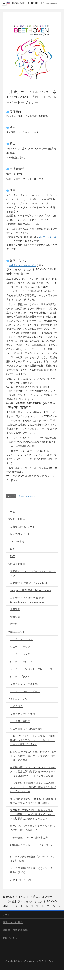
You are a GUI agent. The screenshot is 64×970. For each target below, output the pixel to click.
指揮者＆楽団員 (16, 564)
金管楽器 (15, 616)
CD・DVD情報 (16, 541)
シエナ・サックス (20, 654)
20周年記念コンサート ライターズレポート (33, 847)
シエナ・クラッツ (20, 646)
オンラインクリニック (20, 879)
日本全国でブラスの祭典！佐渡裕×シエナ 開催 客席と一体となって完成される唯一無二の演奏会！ (33, 755)
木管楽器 (15, 609)
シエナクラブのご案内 (22, 713)
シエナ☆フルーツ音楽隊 (24, 684)
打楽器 (14, 624)
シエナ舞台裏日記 (20, 721)
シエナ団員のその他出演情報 (26, 728)
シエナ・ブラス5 (19, 676)
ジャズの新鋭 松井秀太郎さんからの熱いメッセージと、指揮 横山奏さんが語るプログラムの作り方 (33, 787)
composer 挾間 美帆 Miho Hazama (30, 590)
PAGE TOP (59, 938)
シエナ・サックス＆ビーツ (25, 691)
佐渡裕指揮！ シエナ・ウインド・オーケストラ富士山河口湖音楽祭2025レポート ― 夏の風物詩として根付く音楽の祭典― (33, 771)
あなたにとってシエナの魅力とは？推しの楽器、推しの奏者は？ (32, 827)
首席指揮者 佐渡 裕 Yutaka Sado (29, 583)
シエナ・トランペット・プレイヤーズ (31, 669)
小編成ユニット (16, 631)
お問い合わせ (10, 938)
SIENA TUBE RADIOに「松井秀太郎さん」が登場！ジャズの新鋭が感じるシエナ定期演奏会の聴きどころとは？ (32, 814)
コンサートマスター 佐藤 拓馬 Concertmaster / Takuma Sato (28, 599)
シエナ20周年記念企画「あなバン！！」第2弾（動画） (32, 858)
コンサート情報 (16, 519)
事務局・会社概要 (13, 922)
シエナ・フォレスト (21, 661)
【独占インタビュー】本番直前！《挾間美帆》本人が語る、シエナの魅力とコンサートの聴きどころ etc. (32, 740)
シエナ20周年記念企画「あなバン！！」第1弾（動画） (32, 870)
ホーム (11, 511)
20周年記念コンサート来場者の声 (29, 837)
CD (12, 548)
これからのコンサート (22, 526)
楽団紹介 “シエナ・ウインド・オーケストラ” (33, 573)
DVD (12, 556)
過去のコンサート (27, 496)
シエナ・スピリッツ (21, 639)
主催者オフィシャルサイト (22, 265)
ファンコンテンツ (18, 698)
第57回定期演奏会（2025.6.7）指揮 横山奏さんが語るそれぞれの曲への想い (33, 800)
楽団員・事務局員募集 (15, 930)
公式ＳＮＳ (16, 706)
